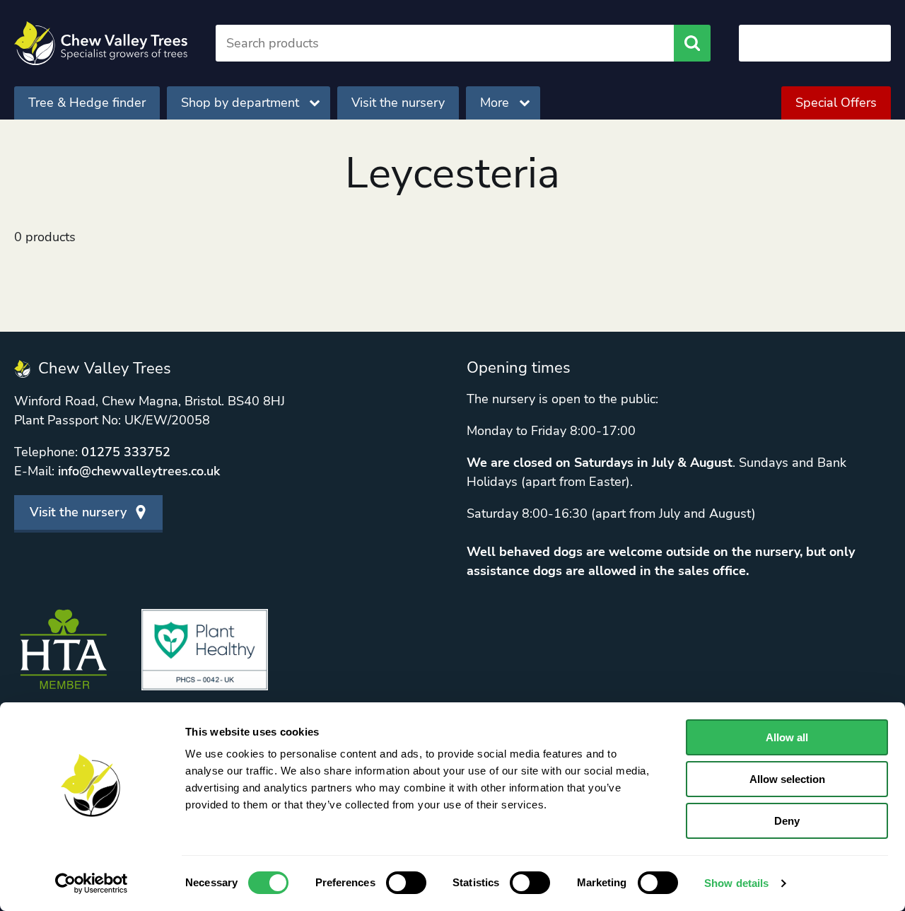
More (494, 102)
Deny (787, 821)
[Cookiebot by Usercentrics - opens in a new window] (91, 883)
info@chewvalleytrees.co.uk (139, 471)
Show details (736, 883)
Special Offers (836, 102)
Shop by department (240, 102)
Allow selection (787, 779)
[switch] (406, 882)
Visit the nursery (398, 102)
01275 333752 (125, 451)
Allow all (787, 737)
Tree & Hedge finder (87, 102)
